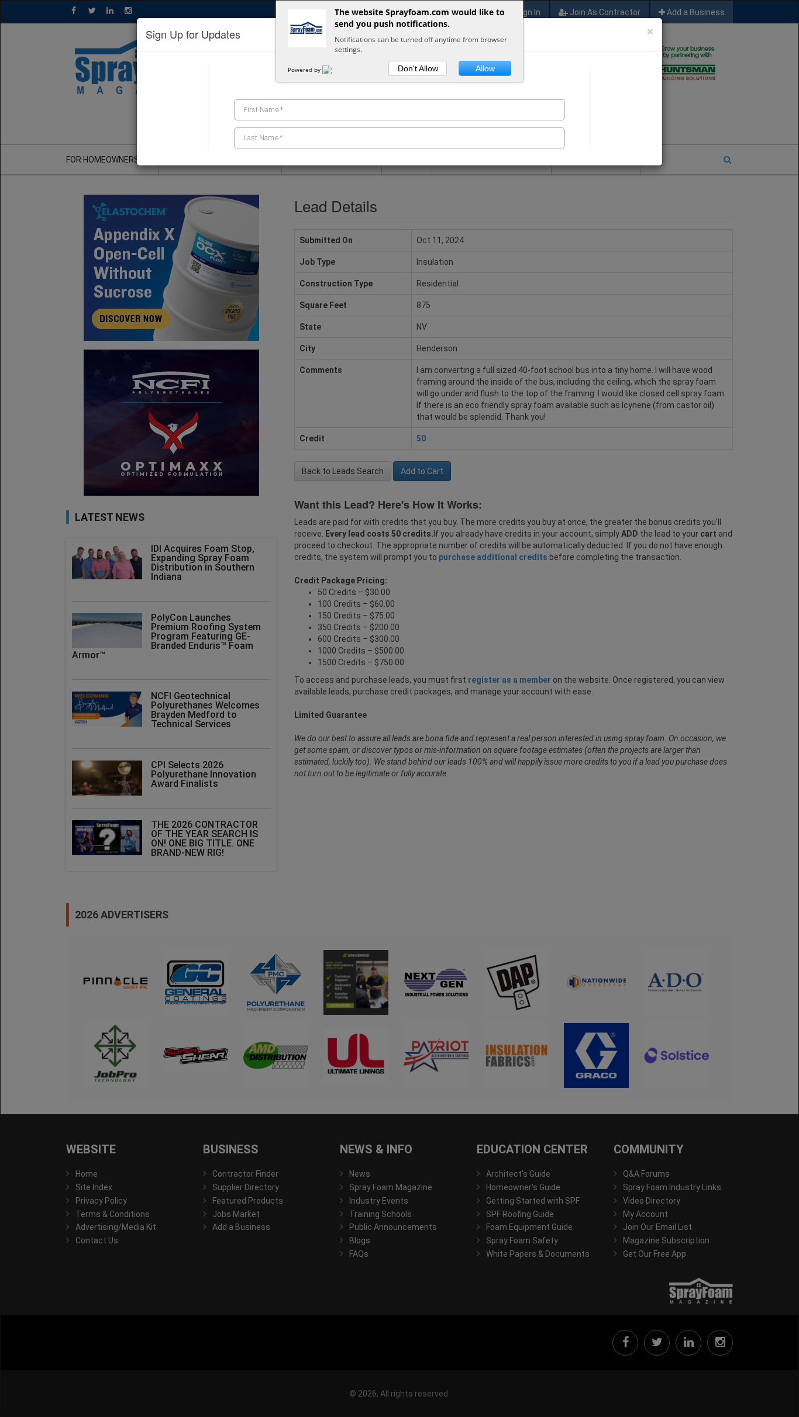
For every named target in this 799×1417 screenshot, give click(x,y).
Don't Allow (418, 68)
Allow (485, 68)
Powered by (305, 69)
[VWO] (334, 69)
